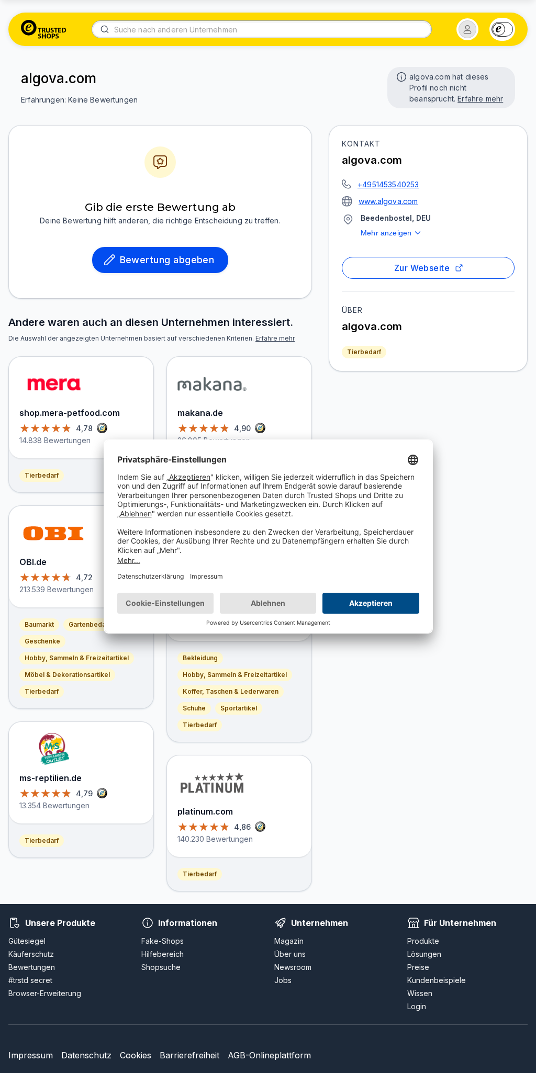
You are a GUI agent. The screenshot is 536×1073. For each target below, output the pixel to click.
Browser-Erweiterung (44, 993)
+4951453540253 (388, 184)
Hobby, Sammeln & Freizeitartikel (77, 658)
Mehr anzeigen (386, 233)
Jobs (283, 980)
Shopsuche (161, 967)
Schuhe (194, 708)
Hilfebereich (162, 954)
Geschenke (42, 641)
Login (416, 1006)
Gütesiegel (27, 940)
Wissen (419, 993)
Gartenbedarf (89, 624)
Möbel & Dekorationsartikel (67, 675)
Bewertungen (31, 967)
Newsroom (292, 967)
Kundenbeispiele (436, 980)
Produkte (423, 940)
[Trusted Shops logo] (43, 29)
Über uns (290, 954)
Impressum (30, 1055)
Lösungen (424, 954)
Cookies (135, 1055)
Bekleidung (200, 658)
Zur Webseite (422, 268)
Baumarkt (39, 624)
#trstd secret (30, 980)
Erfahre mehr (480, 98)
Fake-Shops (162, 940)
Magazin (289, 940)
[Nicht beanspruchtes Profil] (400, 76)
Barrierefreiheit (189, 1055)
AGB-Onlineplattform (269, 1055)
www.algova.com (388, 201)
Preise (418, 967)
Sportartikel (238, 708)
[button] (467, 29)
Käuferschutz (31, 954)
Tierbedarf (364, 352)
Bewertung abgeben (167, 259)
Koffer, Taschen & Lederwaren (230, 691)
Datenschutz (86, 1055)
